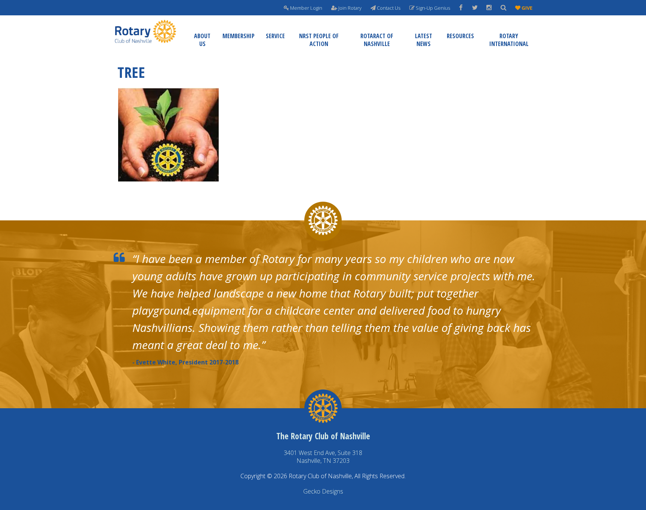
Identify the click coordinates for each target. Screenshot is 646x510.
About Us (202, 40)
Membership (238, 36)
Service (275, 36)
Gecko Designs (323, 491)
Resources (460, 36)
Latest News (423, 40)
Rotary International (509, 40)
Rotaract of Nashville (376, 40)
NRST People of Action (319, 40)
